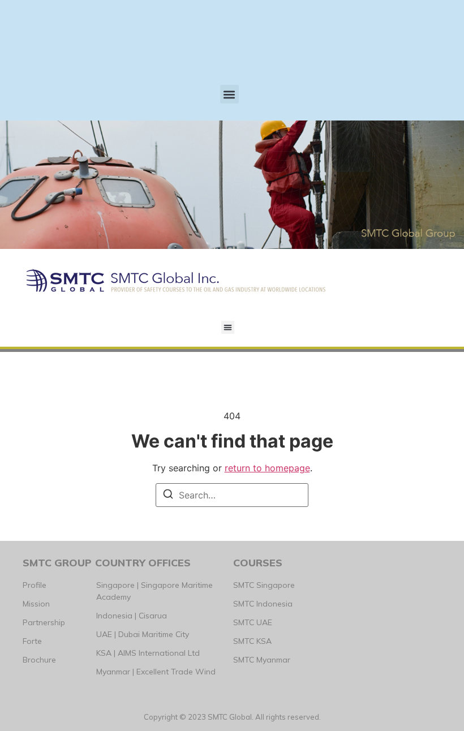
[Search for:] (232, 495)
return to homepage (267, 468)
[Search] (168, 496)
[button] (229, 94)
